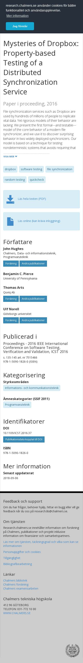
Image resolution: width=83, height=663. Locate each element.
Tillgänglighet (11, 558)
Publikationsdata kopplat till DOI (23, 439)
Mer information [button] (17, 16)
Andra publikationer (33, 263)
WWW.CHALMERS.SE (16, 613)
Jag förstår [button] (19, 26)
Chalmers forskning (15, 584)
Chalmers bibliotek (15, 580)
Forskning (11, 263)
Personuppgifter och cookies (22, 552)
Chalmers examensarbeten (20, 588)
